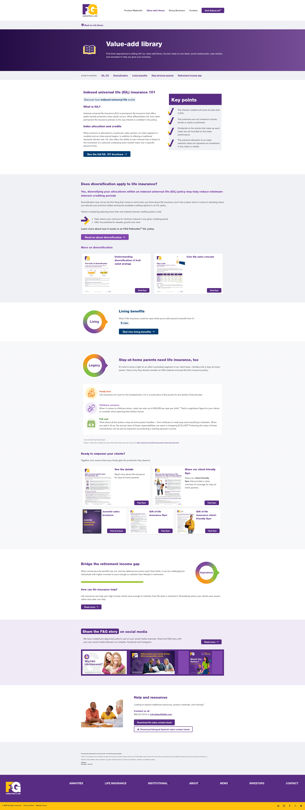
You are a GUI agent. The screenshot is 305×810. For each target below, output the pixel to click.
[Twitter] (295, 807)
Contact (292, 783)
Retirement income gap (190, 75)
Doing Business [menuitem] (177, 10)
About (193, 783)
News (224, 783)
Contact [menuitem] (193, 10)
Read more (89, 607)
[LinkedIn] (278, 807)
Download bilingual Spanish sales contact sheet (164, 729)
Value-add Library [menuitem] (156, 10)
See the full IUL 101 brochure (105, 154)
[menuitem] (212, 10)
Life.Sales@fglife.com (161, 714)
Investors (256, 783)
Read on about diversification (103, 237)
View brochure (116, 530)
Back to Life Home (93, 25)
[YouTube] (301, 807)
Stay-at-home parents (163, 75)
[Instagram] (284, 807)
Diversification (120, 75)
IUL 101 (105, 75)
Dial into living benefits (137, 331)
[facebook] (289, 807)
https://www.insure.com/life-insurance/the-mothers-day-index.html (158, 443)
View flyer (142, 290)
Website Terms (41, 805)
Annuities (76, 783)
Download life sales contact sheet (154, 722)
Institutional (158, 783)
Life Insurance (115, 783)
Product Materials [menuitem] (133, 10)
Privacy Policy (29, 805)
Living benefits (139, 75)
